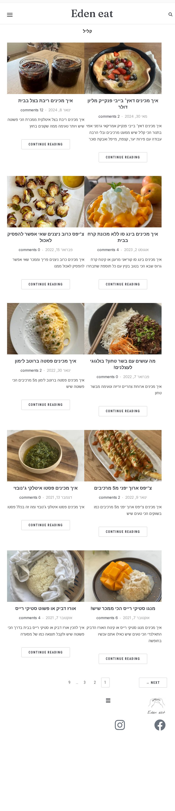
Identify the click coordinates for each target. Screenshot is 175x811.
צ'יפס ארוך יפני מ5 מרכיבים (123, 488)
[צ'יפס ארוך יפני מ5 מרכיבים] (123, 432)
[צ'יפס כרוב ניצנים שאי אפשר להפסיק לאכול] (45, 178)
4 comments (108, 249)
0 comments (29, 249)
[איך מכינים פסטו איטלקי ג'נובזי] (45, 432)
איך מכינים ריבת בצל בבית (45, 100)
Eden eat (92, 13)
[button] (10, 14)
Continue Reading (123, 157)
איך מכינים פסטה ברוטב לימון (45, 361)
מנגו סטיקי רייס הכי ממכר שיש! (122, 608)
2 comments (109, 116)
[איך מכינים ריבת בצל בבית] (45, 45)
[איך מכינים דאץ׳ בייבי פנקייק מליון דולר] (123, 45)
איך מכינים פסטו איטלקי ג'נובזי (45, 488)
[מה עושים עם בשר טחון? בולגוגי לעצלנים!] (123, 305)
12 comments (32, 110)
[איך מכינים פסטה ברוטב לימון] (45, 305)
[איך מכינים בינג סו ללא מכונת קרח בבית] (123, 178)
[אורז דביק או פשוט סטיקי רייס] (45, 553)
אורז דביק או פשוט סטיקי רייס (45, 608)
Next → (153, 682)
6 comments (107, 617)
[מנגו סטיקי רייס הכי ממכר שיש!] (123, 553)
